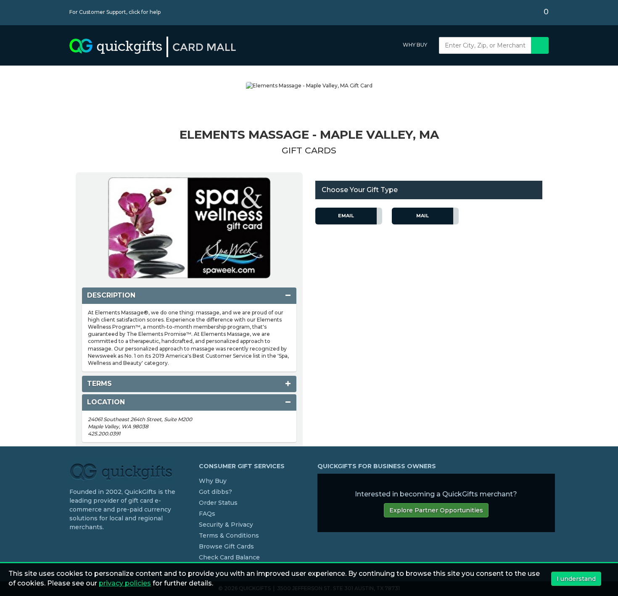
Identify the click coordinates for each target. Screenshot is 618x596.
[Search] (540, 45)
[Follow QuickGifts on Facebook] (72, 544)
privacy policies (125, 583)
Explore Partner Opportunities (436, 510)
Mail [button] (422, 216)
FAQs (207, 513)
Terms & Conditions (229, 535)
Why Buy (415, 45)
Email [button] (346, 216)
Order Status (218, 502)
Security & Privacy (226, 524)
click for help (145, 12)
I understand (576, 579)
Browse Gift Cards (226, 546)
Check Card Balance (229, 557)
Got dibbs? (215, 492)
